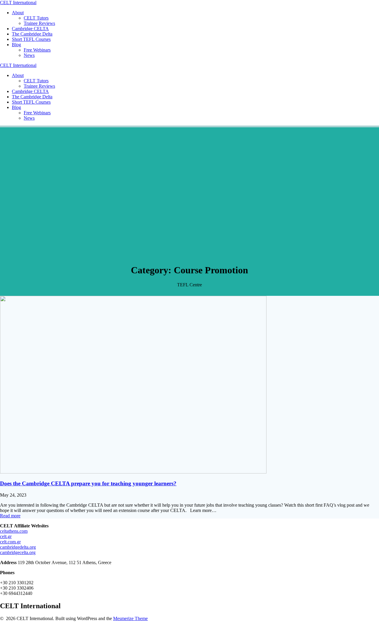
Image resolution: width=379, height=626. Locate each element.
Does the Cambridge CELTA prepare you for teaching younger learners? (88, 483)
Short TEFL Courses (31, 39)
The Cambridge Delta (32, 33)
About (18, 12)
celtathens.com (14, 531)
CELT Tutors (36, 17)
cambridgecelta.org (18, 552)
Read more (10, 515)
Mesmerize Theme (130, 618)
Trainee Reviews (39, 23)
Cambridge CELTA (30, 28)
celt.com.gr (10, 541)
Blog (16, 44)
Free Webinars (37, 49)
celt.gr (6, 536)
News (29, 55)
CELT (18, 2)
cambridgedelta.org (18, 547)
